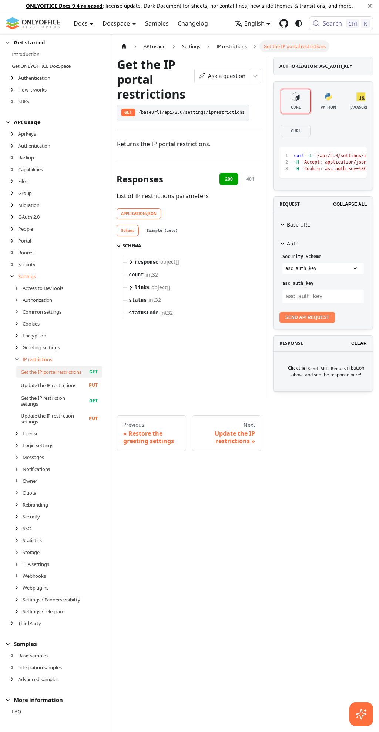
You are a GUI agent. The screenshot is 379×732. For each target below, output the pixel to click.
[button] (54, 42)
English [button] (254, 23)
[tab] (128, 230)
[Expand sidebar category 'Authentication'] (14, 78)
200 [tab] (229, 179)
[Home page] (124, 46)
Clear (359, 343)
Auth (293, 243)
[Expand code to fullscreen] (358, 156)
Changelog (193, 23)
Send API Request (307, 317)
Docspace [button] (116, 23)
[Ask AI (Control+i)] (361, 714)
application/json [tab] (139, 213)
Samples (157, 23)
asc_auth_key (297, 283)
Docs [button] (81, 23)
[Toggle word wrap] (331, 156)
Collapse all (350, 204)
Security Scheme (301, 256)
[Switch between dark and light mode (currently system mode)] (299, 23)
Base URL (298, 224)
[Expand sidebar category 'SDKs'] (14, 101)
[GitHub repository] (284, 23)
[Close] (369, 6)
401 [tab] (250, 179)
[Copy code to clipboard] (344, 156)
